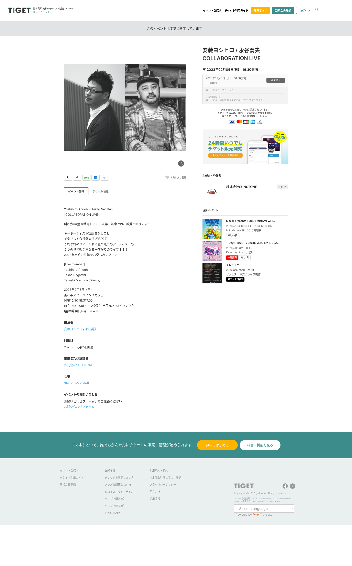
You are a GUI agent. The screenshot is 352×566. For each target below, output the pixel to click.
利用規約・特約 (159, 470)
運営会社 (155, 491)
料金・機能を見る (260, 445)
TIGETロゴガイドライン (119, 491)
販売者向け (260, 10)
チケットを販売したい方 (119, 477)
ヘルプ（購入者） (115, 498)
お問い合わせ (113, 512)
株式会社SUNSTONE (78, 365)
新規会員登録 (283, 10)
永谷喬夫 (91, 329)
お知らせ (110, 470)
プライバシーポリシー (163, 484)
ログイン (304, 10)
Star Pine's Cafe (75, 383)
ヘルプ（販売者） (115, 505)
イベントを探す (212, 10)
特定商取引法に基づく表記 (165, 477)
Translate (266, 514)
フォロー (282, 186)
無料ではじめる (217, 445)
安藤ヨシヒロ (73, 329)
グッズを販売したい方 (118, 484)
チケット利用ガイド (236, 10)
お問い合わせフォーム (79, 407)
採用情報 (155, 498)
